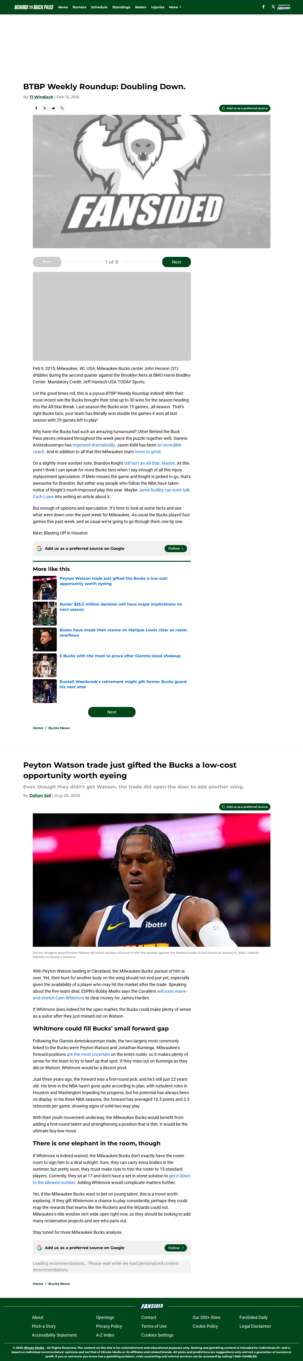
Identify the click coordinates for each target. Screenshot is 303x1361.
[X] (273, 7)
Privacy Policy (109, 1326)
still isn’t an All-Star (142, 463)
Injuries (157, 7)
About (37, 1317)
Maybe (168, 463)
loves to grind (147, 451)
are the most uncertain (88, 1054)
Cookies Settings (157, 1335)
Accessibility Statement (54, 1335)
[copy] (62, 108)
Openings (105, 1317)
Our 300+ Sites (206, 1317)
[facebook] (264, 7)
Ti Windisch (41, 97)
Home (38, 728)
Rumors (79, 7)
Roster (140, 7)
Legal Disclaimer (255, 1326)
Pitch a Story (44, 1326)
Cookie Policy (205, 1326)
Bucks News (59, 728)
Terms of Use (154, 1326)
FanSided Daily (254, 1317)
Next (176, 261)
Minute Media (34, 1348)
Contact (148, 1317)
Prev (47, 261)
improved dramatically (94, 444)
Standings (121, 7)
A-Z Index (105, 1335)
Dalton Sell (40, 795)
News (63, 7)
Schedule (99, 7)
